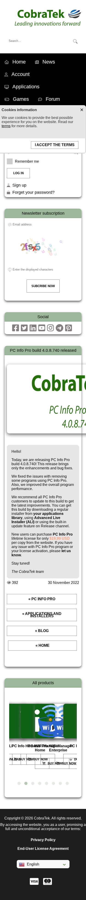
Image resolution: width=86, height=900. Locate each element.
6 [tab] (53, 783)
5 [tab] (46, 783)
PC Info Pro (63, 534)
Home (19, 62)
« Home (43, 645)
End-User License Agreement (43, 849)
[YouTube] (41, 328)
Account (20, 74)
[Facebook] (15, 328)
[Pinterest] (68, 328)
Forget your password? (33, 192)
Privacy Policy (43, 840)
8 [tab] (67, 783)
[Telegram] (59, 328)
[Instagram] (50, 328)
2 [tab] (26, 783)
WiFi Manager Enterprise (61, 748)
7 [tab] (60, 783)
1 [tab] (19, 783)
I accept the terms (55, 145)
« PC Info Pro (41, 599)
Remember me (27, 161)
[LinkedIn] (33, 328)
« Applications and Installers (41, 615)
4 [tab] (39, 783)
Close (81, 109)
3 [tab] (33, 783)
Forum (53, 99)
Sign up (19, 185)
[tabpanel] (22, 734)
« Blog (42, 631)
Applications (25, 86)
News (48, 62)
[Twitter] (24, 328)
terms (6, 126)
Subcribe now (43, 286)
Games (21, 99)
